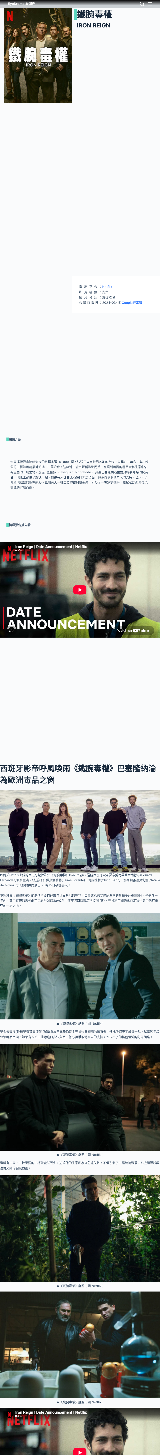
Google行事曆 (131, 303)
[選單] (150, 4)
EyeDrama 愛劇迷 (21, 4)
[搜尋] (142, 4)
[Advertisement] (116, 340)
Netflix (107, 287)
